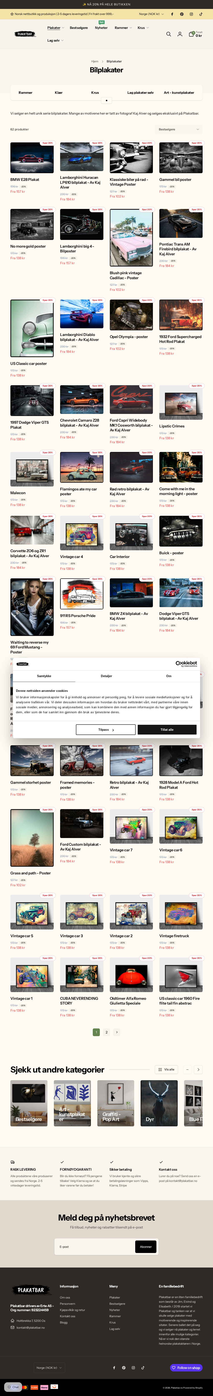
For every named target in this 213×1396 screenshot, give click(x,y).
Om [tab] (168, 676)
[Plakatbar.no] (31, 1294)
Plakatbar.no (177, 1387)
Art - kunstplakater (179, 92)
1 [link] (96, 1032)
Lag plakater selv (141, 92)
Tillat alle (167, 729)
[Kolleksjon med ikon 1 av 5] (106, 100)
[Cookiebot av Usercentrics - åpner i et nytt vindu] (179, 664)
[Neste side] (116, 1032)
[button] (55, 27)
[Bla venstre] (187, 1069)
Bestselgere (167, 129)
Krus (95, 92)
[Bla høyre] (198, 1069)
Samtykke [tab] (44, 676)
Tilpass (103, 729)
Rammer (25, 92)
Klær (58, 92)
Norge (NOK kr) (149, 14)
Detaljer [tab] (106, 676)
